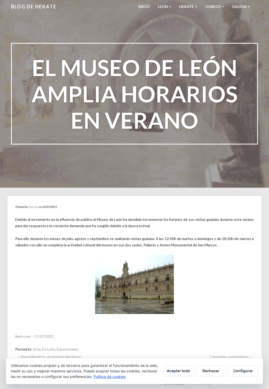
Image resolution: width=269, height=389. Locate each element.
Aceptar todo (178, 370)
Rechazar (211, 370)
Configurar (243, 370)
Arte (36, 349)
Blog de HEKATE (33, 6)
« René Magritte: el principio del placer (50, 357)
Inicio (144, 6)
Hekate (33, 206)
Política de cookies (110, 376)
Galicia (239, 6)
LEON (163, 6)
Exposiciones (67, 349)
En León (48, 349)
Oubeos (213, 6)
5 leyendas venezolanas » (229, 357)
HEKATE (187, 6)
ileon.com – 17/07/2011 (34, 336)
